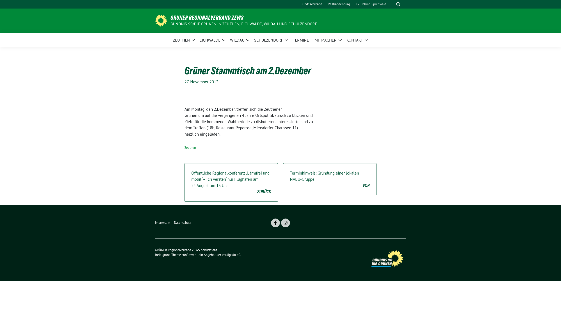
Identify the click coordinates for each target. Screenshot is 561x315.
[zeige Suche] (398, 4)
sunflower (189, 255)
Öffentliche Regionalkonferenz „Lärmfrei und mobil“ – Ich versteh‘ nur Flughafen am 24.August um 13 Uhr (231, 182)
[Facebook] (275, 223)
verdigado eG (231, 255)
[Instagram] (285, 223)
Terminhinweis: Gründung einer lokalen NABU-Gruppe (330, 179)
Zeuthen (190, 147)
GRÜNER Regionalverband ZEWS (207, 17)
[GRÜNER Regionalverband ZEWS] (161, 20)
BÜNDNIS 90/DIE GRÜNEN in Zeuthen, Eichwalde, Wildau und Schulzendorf (243, 23)
